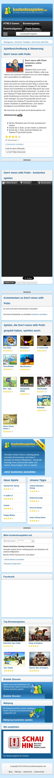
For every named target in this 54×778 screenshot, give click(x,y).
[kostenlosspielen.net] (27, 12)
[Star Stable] (14, 659)
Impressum (27, 772)
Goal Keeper (42, 389)
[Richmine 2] (27, 341)
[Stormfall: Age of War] (14, 634)
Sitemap (18, 772)
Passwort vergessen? (12, 564)
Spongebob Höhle (24, 390)
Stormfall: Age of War (12, 643)
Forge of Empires (36, 643)
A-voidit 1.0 (8, 496)
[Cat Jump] (10, 341)
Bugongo (40, 408)
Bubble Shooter (12, 679)
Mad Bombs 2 (25, 367)
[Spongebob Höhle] (27, 382)
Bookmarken (46, 183)
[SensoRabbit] (10, 359)
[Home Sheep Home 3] (10, 419)
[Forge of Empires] (40, 634)
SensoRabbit (8, 366)
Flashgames (8, 42)
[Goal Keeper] (44, 382)
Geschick (18, 42)
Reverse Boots (36, 508)
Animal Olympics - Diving (37, 487)
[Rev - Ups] (10, 382)
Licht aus (26, 183)
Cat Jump (7, 348)
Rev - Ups (7, 389)
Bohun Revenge (36, 498)
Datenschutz (39, 772)
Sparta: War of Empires (38, 668)
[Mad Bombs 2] (27, 359)
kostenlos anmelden (39, 314)
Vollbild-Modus (11, 183)
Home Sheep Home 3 (8, 427)
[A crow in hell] (44, 341)
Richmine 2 (24, 348)
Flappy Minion (9, 515)
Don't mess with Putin (40, 42)
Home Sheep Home (38, 518)
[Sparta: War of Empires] (39, 659)
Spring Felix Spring (11, 486)
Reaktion (26, 42)
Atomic (7, 505)
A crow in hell (42, 348)
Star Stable (8, 668)
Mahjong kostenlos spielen (18, 720)
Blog (10, 772)
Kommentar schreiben (14, 144)
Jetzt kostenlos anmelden (20, 471)
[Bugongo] (44, 400)
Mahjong (8, 703)
